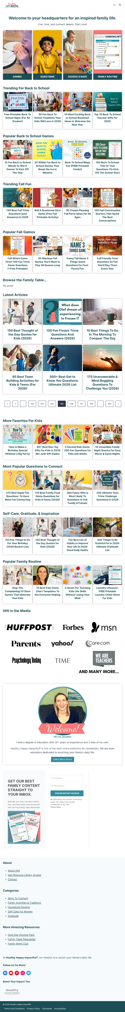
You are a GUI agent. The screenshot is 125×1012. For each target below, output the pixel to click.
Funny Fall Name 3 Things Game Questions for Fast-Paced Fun (77, 263)
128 (91, 404)
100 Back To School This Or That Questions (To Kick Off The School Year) (107, 167)
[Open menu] (114, 5)
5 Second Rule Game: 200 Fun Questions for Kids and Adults (77, 450)
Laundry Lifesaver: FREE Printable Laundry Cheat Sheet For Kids (107, 593)
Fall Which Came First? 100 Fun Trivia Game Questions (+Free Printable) (18, 263)
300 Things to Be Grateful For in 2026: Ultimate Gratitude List (107, 545)
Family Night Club (18, 943)
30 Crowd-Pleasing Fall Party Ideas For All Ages (77, 214)
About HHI (14, 870)
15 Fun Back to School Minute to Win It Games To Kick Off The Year (18, 167)
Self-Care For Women (20, 911)
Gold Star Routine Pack (21, 934)
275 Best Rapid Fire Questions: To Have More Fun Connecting (17, 496)
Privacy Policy (56, 807)
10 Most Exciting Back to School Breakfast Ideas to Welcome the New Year (77, 119)
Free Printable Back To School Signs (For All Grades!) (17, 118)
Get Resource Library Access (24, 875)
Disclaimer (47, 1008)
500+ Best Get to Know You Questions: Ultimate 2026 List (62, 380)
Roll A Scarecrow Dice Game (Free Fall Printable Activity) (48, 214)
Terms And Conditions (14, 1008)
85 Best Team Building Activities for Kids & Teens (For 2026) (22, 382)
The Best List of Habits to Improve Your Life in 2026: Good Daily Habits (77, 545)
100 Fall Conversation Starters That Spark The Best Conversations (107, 215)
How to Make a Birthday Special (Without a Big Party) (17, 450)
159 (109, 404)
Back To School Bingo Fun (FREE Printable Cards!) (77, 166)
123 (42, 404)
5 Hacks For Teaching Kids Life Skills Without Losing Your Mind (77, 593)
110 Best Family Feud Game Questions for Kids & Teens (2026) (47, 496)
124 (51, 404)
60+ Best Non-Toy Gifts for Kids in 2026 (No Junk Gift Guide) (47, 450)
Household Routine (19, 907)
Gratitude (13, 915)
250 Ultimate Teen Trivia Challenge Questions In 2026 (107, 496)
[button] (24, 827)
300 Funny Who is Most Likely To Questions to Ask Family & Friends (77, 498)
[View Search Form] (120, 5)
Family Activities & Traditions (24, 902)
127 (81, 404)
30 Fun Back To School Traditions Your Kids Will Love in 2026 (47, 118)
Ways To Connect (18, 898)
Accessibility (60, 1008)
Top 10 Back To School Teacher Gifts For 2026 (107, 118)
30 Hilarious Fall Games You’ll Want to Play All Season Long (47, 262)
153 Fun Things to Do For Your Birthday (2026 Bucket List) (17, 543)
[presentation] (17, 102)
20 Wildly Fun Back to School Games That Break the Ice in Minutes (47, 167)
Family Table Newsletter (22, 939)
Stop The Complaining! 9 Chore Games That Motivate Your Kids (17, 593)
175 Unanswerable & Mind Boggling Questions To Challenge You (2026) (102, 382)
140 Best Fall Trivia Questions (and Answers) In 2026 (17, 214)
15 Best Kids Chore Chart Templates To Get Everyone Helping (47, 591)
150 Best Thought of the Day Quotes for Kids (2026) (22, 334)
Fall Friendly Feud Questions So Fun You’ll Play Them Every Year (107, 263)
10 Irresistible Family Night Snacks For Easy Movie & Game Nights (107, 450)
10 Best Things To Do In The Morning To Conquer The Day (102, 334)
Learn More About (62, 759)
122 (32, 404)
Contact (12, 879)
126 (71, 404)
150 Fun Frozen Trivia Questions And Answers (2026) (63, 334)
